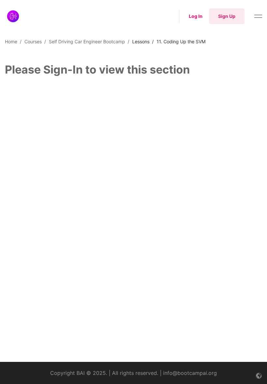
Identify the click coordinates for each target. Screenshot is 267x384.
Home (11, 41)
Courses (33, 41)
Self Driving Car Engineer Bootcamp (87, 41)
